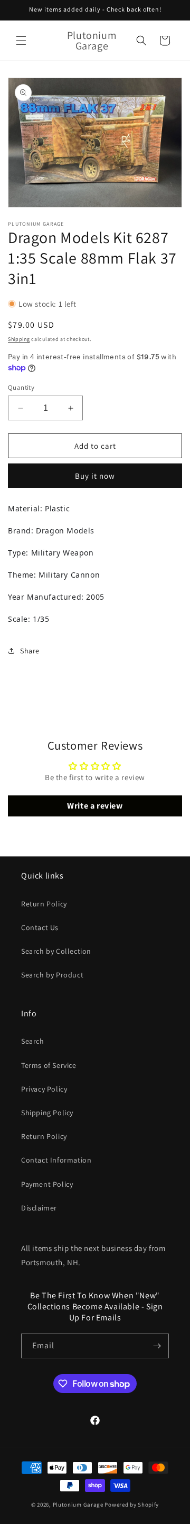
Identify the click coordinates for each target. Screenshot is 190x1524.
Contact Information (56, 1160)
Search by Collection (56, 951)
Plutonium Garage (78, 1504)
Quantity (21, 387)
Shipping (19, 339)
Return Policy (44, 904)
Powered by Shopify (131, 1504)
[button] (21, 40)
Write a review (94, 805)
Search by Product (52, 975)
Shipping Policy (47, 1112)
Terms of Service (49, 1065)
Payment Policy (47, 1184)
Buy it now (95, 476)
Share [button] (30, 650)
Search (32, 1041)
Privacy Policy (44, 1089)
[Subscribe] (156, 1346)
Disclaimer (39, 1208)
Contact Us (40, 927)
